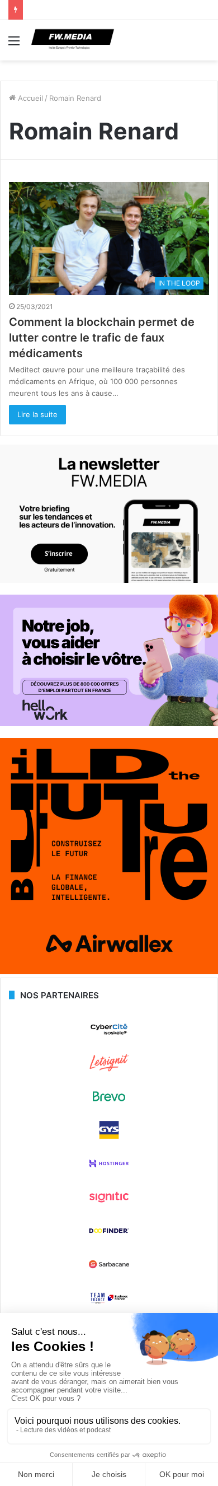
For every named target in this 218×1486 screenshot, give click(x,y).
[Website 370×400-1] (109, 971)
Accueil (29, 98)
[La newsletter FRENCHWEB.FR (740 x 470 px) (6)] (109, 580)
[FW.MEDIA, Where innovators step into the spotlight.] (72, 40)
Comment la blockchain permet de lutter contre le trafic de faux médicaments (102, 337)
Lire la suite (37, 414)
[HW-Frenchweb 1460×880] (109, 723)
